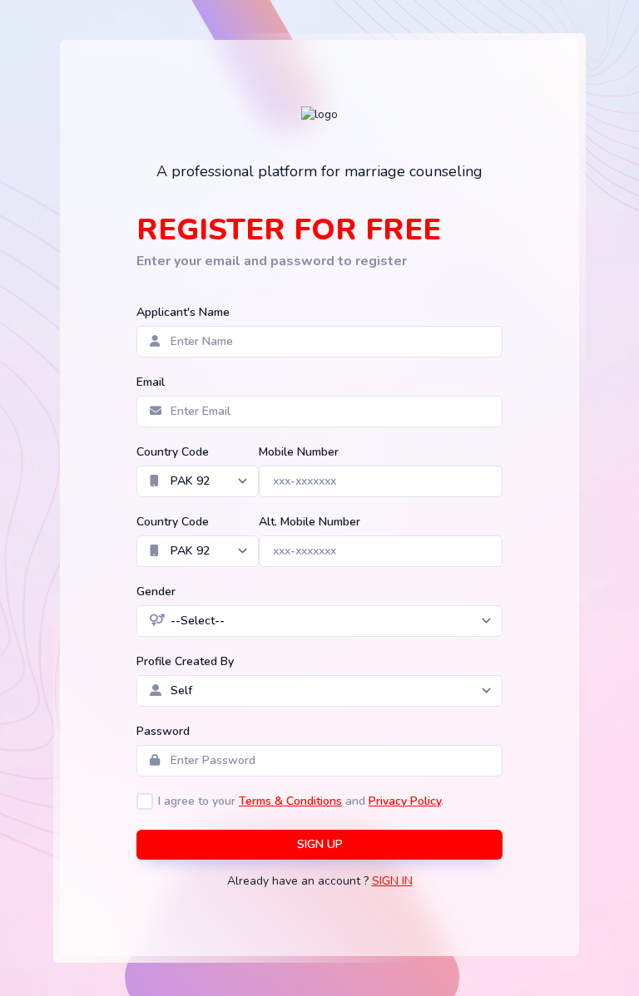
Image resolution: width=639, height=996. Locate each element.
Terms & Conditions (290, 801)
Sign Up (320, 844)
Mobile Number (299, 452)
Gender (156, 591)
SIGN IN (392, 881)
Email (150, 382)
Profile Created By (185, 661)
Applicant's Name (183, 312)
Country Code (172, 452)
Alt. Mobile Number (309, 522)
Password (163, 731)
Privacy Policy (405, 801)
